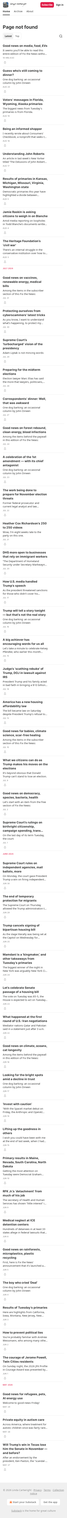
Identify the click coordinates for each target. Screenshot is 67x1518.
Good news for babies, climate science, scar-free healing (24, 733)
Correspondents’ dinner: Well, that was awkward (24, 401)
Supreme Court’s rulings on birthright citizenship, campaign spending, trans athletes (22, 827)
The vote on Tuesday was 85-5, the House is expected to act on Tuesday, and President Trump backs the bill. (24, 998)
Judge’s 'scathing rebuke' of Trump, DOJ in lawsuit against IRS (24, 673)
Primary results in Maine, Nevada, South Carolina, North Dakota (24, 1162)
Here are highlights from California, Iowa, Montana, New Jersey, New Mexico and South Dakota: (24, 1313)
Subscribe (47, 4)
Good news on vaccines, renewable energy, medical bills (22, 282)
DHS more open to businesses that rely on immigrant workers (25, 554)
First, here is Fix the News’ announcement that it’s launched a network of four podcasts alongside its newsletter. (24, 1263)
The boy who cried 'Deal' (20, 1282)
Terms (47, 1490)
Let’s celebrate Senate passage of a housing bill (21, 990)
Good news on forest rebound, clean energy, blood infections (24, 430)
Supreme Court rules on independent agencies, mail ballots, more (23, 867)
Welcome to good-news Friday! (21, 1402)
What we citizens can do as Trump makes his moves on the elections (25, 764)
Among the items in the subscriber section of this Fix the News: (23, 292)
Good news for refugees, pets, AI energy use (24, 1396)
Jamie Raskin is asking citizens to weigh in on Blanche (25, 214)
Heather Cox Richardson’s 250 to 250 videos (25, 525)
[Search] (60, 36)
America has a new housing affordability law (23, 704)
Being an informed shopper (22, 129)
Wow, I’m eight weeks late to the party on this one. (22, 533)
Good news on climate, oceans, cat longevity (25, 1048)
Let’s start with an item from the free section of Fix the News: (24, 803)
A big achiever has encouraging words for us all (23, 642)
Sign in (60, 4)
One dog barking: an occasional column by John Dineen (21, 81)
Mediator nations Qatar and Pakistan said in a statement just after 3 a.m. (24, 1027)
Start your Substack (24, 1502)
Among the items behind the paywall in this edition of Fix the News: (24, 438)
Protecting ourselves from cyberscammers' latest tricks (24, 313)
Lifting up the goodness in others (22, 1131)
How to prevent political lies (23, 1332)
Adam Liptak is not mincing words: (23, 352)
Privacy (38, 1490)
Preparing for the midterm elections (21, 372)
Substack (16, 1510)
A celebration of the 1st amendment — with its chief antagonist (23, 461)
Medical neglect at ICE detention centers (19, 1222)
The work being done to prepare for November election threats (25, 494)
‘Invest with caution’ (17, 1104)
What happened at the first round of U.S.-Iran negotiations (25, 1019)
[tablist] (12, 36)
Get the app (50, 1502)
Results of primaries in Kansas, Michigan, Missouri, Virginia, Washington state (25, 183)
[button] (6, 11)
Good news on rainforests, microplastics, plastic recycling (22, 1253)
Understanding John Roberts (23, 154)
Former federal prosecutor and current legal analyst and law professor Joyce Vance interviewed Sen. (23, 504)
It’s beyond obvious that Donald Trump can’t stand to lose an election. (25, 774)
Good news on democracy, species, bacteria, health (21, 795)
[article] (33, 54)
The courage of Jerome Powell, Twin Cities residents (25, 1359)
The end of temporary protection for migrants (20, 898)
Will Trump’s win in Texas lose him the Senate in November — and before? (25, 1449)
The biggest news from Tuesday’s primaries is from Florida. (22, 110)
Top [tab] (17, 36)
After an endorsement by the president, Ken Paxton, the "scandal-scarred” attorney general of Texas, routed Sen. (24, 1459)
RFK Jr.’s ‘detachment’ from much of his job (22, 1193)
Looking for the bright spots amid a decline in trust (23, 1077)
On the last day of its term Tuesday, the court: (23, 836)
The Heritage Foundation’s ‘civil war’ (22, 243)
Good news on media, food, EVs (25, 45)
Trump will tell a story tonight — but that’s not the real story (24, 612)
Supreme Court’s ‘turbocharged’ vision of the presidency (23, 344)
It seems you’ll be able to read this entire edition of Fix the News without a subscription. (25, 52)
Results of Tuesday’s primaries (25, 1307)
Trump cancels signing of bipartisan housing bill (21, 927)
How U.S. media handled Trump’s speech (20, 583)
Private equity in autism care (23, 1419)
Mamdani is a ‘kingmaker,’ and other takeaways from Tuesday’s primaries (24, 959)
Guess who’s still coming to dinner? (22, 73)
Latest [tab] (8, 36)
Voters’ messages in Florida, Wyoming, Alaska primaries (23, 102)
